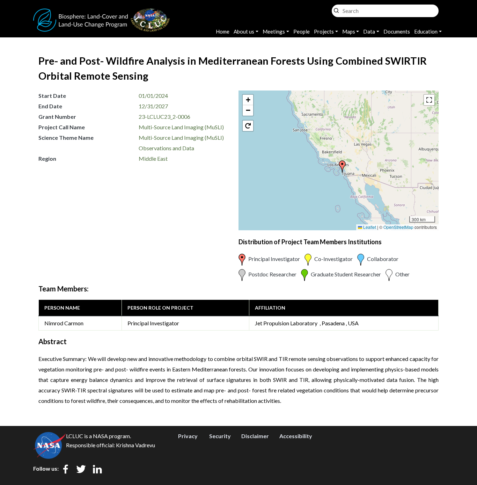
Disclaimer (255, 436)
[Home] (101, 13)
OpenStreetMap (398, 227)
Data (369, 31)
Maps (348, 31)
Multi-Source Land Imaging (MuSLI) (181, 127)
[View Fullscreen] (429, 100)
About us (244, 31)
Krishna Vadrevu (135, 445)
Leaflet (369, 227)
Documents (396, 31)
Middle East (153, 158)
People (301, 31)
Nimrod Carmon (63, 323)
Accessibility (295, 436)
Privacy (188, 436)
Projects (324, 31)
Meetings (274, 31)
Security (220, 436)
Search (336, 9)
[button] (342, 166)
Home (222, 31)
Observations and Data (166, 148)
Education (426, 31)
